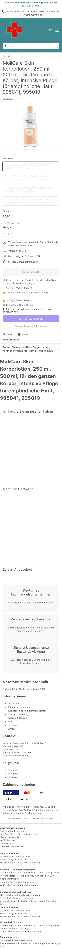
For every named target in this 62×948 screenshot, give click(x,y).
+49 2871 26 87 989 (19, 856)
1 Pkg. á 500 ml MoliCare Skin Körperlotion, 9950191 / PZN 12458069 (28, 189)
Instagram (12, 773)
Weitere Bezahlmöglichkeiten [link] (31, 326)
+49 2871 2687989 (21, 752)
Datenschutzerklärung (19, 707)
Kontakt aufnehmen (26, 309)
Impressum (13, 703)
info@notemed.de (32, 14)
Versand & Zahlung (17, 718)
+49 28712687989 (25, 11)
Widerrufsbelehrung (17, 714)
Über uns (12, 725)
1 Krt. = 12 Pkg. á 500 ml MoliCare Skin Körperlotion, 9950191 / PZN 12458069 (26, 201)
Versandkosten (14, 223)
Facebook (12, 770)
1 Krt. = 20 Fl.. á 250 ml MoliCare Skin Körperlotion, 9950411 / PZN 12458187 (26, 178)
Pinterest (12, 777)
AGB (9, 721)
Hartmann (8, 98)
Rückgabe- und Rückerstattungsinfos (26, 710)
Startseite (7, 56)
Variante (8, 158)
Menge (7, 227)
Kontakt (11, 729)
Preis (6, 211)
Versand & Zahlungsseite (28, 813)
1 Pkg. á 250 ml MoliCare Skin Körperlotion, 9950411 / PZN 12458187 (28, 166)
